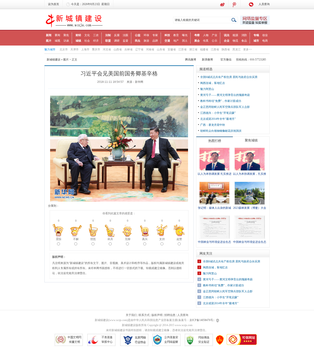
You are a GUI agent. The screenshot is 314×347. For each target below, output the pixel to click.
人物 (205, 35)
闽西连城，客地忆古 (212, 83)
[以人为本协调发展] (214, 159)
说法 (226, 35)
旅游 (146, 40)
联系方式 (144, 315)
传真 (205, 40)
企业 (226, 40)
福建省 (204, 49)
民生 (137, 40)
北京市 (64, 49)
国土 (185, 40)
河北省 (107, 49)
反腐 (117, 35)
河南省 (150, 49)
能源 (235, 35)
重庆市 (96, 49)
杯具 (110, 239)
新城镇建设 (53, 59)
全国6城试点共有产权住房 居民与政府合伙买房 (228, 77)
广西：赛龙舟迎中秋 (212, 124)
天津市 (74, 49)
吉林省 (128, 49)
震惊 (58, 239)
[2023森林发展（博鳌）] (249, 193)
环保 (146, 35)
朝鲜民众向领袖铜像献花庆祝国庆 (221, 130)
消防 (244, 35)
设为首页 (53, 4)
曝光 (185, 35)
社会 (87, 40)
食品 (244, 40)
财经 (78, 35)
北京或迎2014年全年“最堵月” (218, 118)
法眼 (125, 35)
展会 (197, 40)
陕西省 (226, 49)
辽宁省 (139, 49)
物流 (235, 40)
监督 (125, 40)
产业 (214, 35)
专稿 (256, 35)
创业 (265, 35)
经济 (96, 40)
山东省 (161, 49)
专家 (155, 35)
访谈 (66, 40)
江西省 (215, 49)
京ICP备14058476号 (201, 320)
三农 (96, 35)
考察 (197, 35)
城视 (57, 40)
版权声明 (157, 315)
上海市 (85, 49)
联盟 (108, 40)
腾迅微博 (235, 4)
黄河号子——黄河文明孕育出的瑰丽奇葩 (225, 95)
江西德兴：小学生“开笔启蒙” (218, 113)
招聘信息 (169, 315)
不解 (76, 239)
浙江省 (193, 49)
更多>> (247, 49)
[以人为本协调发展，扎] (249, 159)
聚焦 (66, 35)
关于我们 (131, 315)
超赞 (179, 239)
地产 (176, 40)
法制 (108, 35)
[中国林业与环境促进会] (214, 227)
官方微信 (225, 59)
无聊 (127, 239)
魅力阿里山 (207, 89)
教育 (176, 35)
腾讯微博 (190, 59)
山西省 (118, 49)
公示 (214, 40)
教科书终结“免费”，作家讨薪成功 (220, 101)
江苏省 (182, 49)
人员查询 (264, 4)
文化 (87, 35)
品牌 (155, 40)
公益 (137, 35)
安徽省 (172, 49)
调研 (117, 40)
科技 (167, 35)
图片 (48, 40)
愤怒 (93, 239)
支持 (162, 239)
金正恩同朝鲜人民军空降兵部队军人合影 (225, 107)
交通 (167, 40)
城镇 (78, 40)
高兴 (145, 239)
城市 (256, 40)
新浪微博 (223, 4)
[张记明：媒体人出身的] (214, 193)
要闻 (57, 35)
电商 (265, 40)
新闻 (48, 35)
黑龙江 (236, 49)
